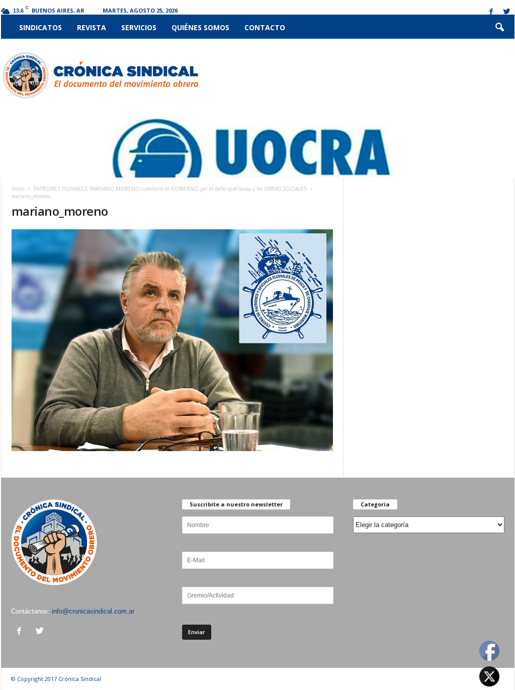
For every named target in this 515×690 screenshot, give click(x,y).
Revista (91, 27)
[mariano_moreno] (172, 340)
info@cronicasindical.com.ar (93, 611)
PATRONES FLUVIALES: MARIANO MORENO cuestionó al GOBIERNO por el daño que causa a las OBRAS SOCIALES (170, 188)
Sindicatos (40, 27)
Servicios (138, 27)
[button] (499, 28)
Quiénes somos (200, 27)
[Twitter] (507, 12)
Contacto (264, 27)
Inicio (18, 188)
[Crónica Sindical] (100, 75)
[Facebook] (491, 12)
